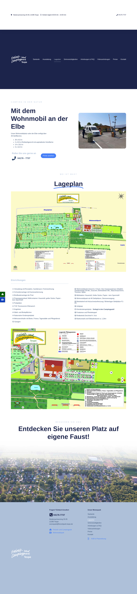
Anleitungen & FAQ (87, 59)
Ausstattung (47, 59)
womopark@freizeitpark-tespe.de (61, 524)
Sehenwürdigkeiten (71, 59)
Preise (115, 59)
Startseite (36, 59)
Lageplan (57, 59)
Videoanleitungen (103, 59)
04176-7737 (59, 515)
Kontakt (123, 59)
